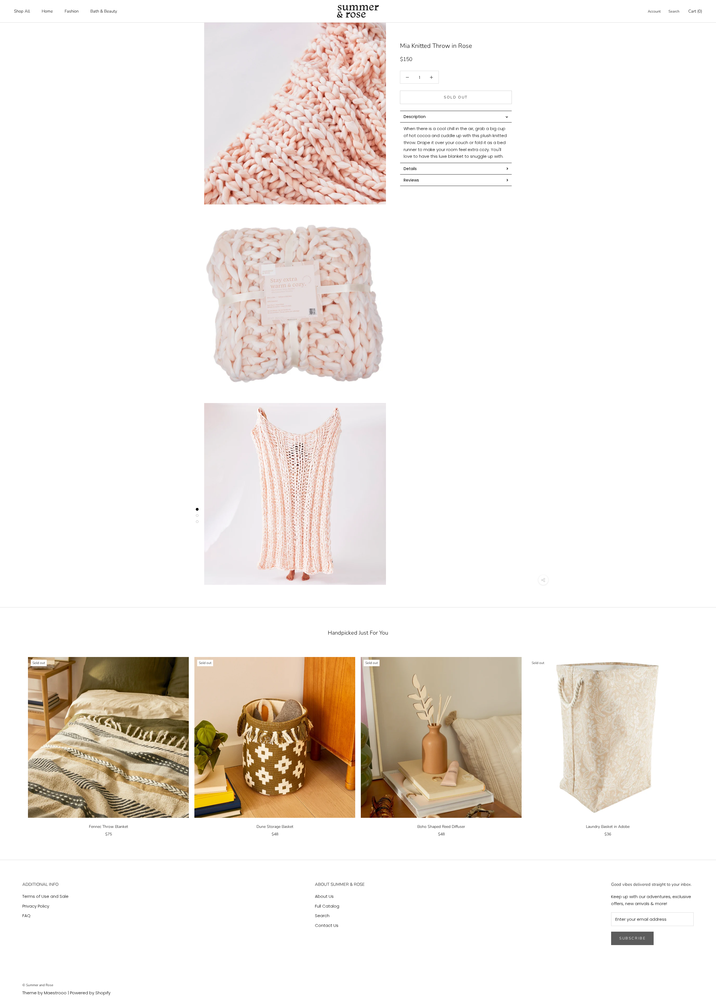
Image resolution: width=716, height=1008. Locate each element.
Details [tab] (410, 168)
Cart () (695, 11)
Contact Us (326, 925)
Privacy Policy (35, 906)
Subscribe (632, 938)
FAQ (26, 915)
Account (654, 11)
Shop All (22, 11)
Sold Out (456, 97)
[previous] (17, 740)
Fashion (72, 11)
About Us (324, 896)
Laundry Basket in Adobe (608, 826)
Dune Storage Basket (274, 826)
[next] (698, 740)
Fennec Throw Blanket (108, 826)
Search (673, 11)
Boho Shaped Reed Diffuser (441, 826)
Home (47, 11)
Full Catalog (327, 906)
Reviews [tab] (411, 180)
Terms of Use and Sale (45, 896)
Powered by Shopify (90, 993)
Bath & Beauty (103, 11)
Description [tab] (415, 116)
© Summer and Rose (37, 985)
